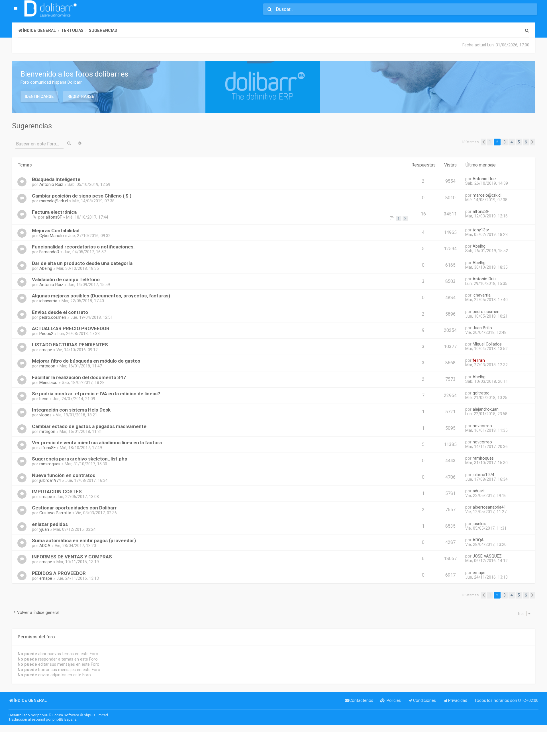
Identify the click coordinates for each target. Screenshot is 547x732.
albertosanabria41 (489, 507)
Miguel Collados (487, 344)
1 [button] (490, 142)
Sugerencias (32, 126)
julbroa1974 (50, 480)
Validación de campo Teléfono (66, 279)
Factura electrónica (54, 212)
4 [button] (512, 142)
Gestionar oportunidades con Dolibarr (74, 508)
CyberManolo (51, 235)
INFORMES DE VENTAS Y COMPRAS (72, 557)
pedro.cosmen (52, 317)
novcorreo (482, 425)
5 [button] (519, 142)
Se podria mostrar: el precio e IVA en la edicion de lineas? (96, 393)
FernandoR (49, 252)
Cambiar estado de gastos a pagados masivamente (89, 426)
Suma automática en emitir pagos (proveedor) (84, 540)
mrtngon (47, 366)
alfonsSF (54, 217)
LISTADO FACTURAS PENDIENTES (70, 345)
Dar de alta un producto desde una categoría (82, 263)
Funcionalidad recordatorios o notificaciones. (83, 247)
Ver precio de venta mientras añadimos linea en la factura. (97, 442)
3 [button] (504, 142)
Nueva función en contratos (63, 475)
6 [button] (526, 142)
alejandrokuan (486, 409)
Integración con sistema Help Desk (71, 410)
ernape (45, 350)
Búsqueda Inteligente (56, 179)
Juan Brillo (482, 328)
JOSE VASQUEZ (487, 556)
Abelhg (479, 246)
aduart (479, 491)
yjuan (44, 529)
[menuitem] (526, 30)
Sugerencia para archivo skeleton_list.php (79, 459)
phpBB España (64, 719)
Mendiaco (48, 382)
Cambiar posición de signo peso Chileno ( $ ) (81, 196)
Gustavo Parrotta (55, 513)
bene (43, 398)
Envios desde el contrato (60, 312)
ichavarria (48, 301)
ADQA (44, 545)
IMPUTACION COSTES (57, 491)
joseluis (479, 523)
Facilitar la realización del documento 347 (79, 377)
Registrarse (81, 96)
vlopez (45, 415)
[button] (483, 142)
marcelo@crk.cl (53, 201)
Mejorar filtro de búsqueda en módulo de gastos (86, 361)
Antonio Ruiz (51, 184)
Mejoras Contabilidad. (56, 230)
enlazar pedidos (50, 524)
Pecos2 (46, 333)
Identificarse (39, 96)
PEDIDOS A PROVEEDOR (59, 573)
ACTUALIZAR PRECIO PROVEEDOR (70, 328)
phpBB (42, 715)
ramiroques (49, 464)
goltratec (481, 393)
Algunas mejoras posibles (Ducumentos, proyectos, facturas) (101, 296)
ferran (479, 360)
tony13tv (481, 230)
